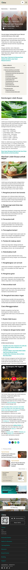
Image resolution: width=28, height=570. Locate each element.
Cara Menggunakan (9, 88)
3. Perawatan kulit (9, 74)
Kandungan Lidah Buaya (10, 67)
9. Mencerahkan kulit (9, 84)
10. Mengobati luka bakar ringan (12, 86)
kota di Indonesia (11, 402)
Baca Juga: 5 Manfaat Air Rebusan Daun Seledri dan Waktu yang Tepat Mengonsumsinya (12, 59)
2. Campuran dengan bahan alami (12, 91)
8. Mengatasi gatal (9, 83)
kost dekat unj (16, 410)
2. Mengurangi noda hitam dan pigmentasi (14, 73)
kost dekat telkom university (11, 406)
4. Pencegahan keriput (10, 76)
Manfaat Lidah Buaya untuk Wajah (12, 70)
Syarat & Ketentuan (4, 564)
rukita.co (13, 428)
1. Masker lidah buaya (9, 90)
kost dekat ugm (8, 408)
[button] (17, 522)
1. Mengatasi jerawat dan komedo (12, 71)
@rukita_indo (9, 431)
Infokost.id (6, 421)
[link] (7, 481)
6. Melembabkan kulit (9, 79)
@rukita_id (22, 431)
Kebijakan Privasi (12, 564)
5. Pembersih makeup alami (11, 78)
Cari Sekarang (14, 507)
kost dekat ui (8, 410)
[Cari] (22, 2)
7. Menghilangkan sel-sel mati (11, 81)
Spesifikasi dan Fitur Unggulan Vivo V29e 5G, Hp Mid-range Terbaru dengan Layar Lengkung (15, 347)
